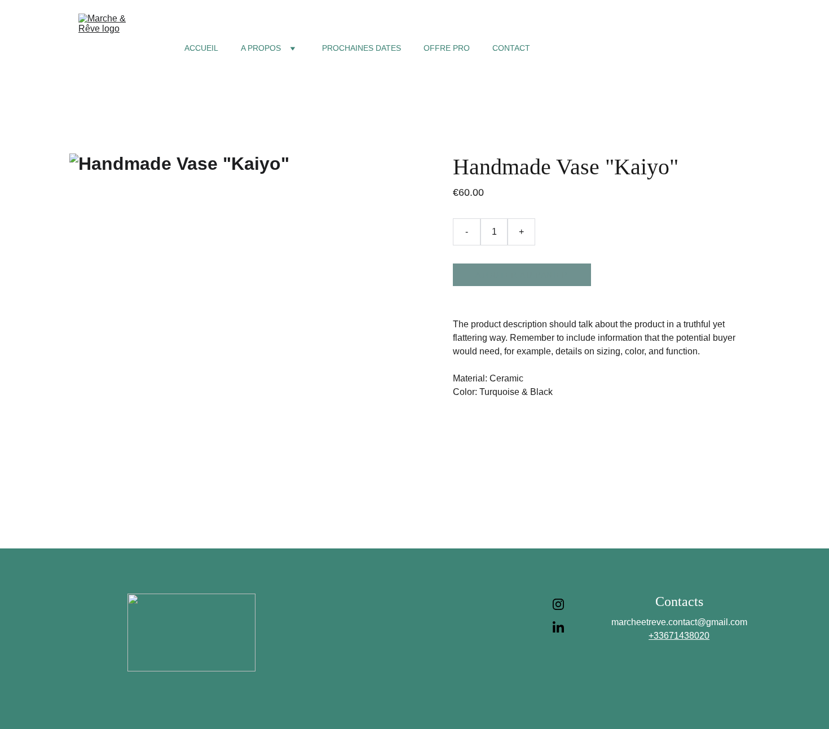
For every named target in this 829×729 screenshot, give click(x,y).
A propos (261, 47)
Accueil (201, 47)
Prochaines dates (361, 47)
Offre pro (447, 47)
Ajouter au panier (521, 274)
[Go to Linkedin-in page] (558, 627)
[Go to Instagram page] (558, 610)
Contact (511, 47)
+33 (656, 635)
